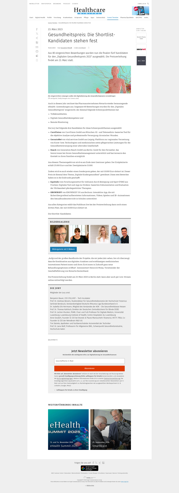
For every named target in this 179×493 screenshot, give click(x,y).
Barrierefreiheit (76, 473)
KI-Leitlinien (102, 473)
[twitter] (37, 33)
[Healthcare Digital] (31, 17)
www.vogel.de (124, 481)
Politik (49, 17)
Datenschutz (100, 17)
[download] (37, 56)
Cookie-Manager (93, 473)
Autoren (115, 473)
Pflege (86, 17)
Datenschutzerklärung (112, 378)
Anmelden (142, 4)
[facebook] (37, 29)
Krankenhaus (67, 17)
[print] (37, 51)
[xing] (37, 38)
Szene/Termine (112, 17)
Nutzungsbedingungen (65, 378)
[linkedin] (37, 42)
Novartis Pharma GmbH (141, 37)
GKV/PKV (139, 17)
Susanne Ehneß (66, 48)
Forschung (57, 17)
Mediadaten (84, 473)
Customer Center (59, 473)
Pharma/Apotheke (127, 17)
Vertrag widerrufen (123, 473)
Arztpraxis (78, 17)
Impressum (109, 473)
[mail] (37, 47)
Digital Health (40, 17)
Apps (92, 17)
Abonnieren (89, 368)
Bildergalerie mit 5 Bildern (63, 249)
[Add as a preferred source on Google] (89, 468)
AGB (52, 473)
